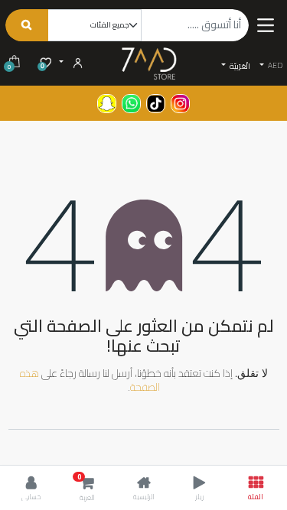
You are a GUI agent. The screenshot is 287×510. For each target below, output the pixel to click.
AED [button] (274, 65)
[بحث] (26, 25)
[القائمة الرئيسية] (265, 25)
